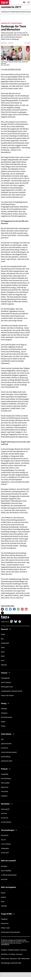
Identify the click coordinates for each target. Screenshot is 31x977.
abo (2, 739)
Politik (3, 634)
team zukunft (5, 809)
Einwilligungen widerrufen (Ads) (11, 963)
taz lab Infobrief (6, 822)
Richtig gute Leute (7, 687)
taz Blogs (4, 866)
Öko (2, 639)
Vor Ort (3, 840)
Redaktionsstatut (14, 950)
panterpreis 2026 (6, 761)
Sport (3, 652)
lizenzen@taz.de (5, 944)
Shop (2, 901)
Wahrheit (4, 665)
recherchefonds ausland (9, 752)
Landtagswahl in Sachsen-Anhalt (11, 691)
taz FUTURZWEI (6, 871)
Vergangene (5, 848)
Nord (2, 660)
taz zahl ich (4, 748)
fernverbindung (6, 778)
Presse (3, 726)
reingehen (4, 796)
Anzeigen (4, 906)
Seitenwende (25, 958)
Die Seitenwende (6, 717)
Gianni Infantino (6, 682)
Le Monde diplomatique (8, 875)
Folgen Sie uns (5, 621)
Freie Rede (4, 791)
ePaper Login (5, 928)
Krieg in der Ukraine (7, 695)
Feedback (4, 919)
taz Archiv (4, 879)
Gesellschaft (5, 643)
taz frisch (4, 813)
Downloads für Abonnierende (10, 932)
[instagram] (19, 622)
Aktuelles (4, 709)
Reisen (3, 893)
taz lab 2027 (5, 853)
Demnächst (4, 835)
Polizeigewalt (5, 678)
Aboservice (4, 923)
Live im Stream (6, 844)
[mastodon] (11, 622)
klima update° (5, 783)
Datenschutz (5, 958)
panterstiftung (5, 756)
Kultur (3, 647)
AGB (19, 958)
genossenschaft (6, 743)
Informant (19, 954)
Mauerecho (4, 787)
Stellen (3, 722)
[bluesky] (15, 622)
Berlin (3, 656)
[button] (28, 2)
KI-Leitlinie (12, 954)
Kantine (3, 897)
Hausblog (4, 713)
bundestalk (4, 774)
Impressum (13, 958)
